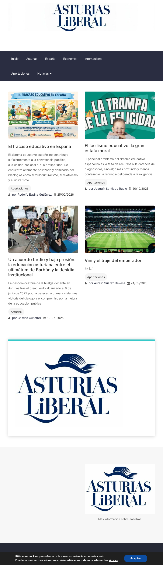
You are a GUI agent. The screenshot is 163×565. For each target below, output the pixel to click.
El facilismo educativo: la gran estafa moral (114, 148)
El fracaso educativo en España (39, 146)
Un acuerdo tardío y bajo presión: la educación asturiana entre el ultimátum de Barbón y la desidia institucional (42, 267)
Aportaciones (20, 73)
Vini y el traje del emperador (113, 260)
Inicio (14, 58)
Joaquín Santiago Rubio (110, 188)
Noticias (43, 73)
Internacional (93, 58)
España (50, 58)
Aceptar (135, 558)
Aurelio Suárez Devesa (109, 283)
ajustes (113, 560)
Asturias (31, 58)
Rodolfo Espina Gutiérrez (35, 194)
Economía (70, 58)
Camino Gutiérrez (30, 318)
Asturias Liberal (20, 41)
